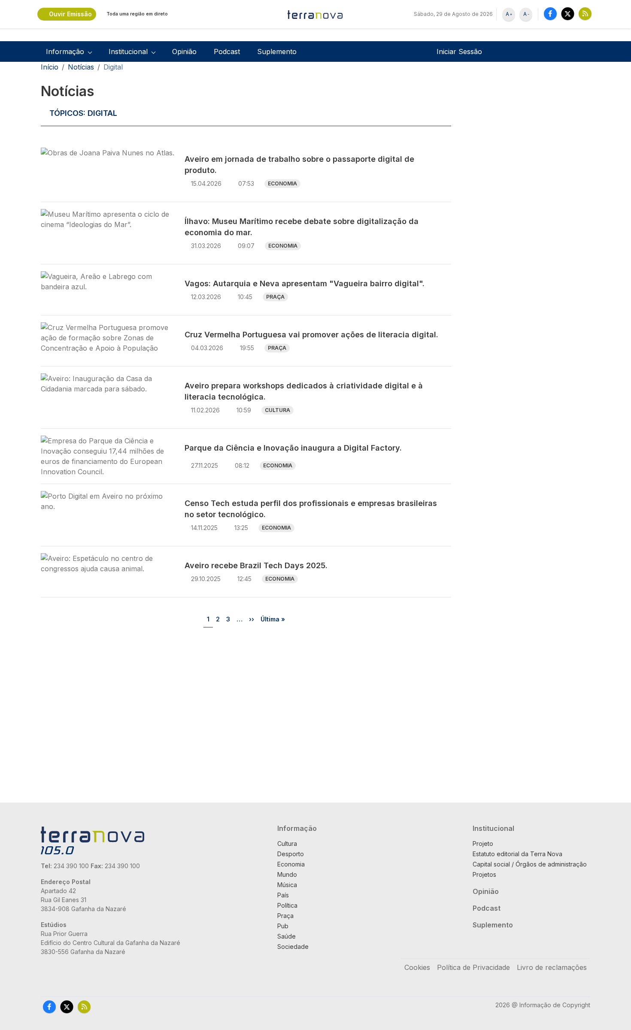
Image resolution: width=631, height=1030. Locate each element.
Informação (297, 828)
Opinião (184, 51)
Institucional (493, 828)
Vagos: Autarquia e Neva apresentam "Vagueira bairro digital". (305, 283)
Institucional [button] (128, 51)
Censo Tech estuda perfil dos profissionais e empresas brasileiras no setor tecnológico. (311, 509)
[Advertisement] (522, 211)
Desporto (290, 853)
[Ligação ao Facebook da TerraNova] (550, 13)
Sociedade (293, 946)
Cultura (277, 410)
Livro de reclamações (552, 967)
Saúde (286, 936)
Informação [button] (65, 51)
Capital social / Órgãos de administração (530, 864)
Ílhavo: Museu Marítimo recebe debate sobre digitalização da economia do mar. (302, 227)
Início (49, 67)
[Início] (315, 14)
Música (287, 884)
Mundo (287, 874)
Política (287, 905)
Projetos (484, 874)
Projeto (483, 843)
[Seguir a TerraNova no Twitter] (568, 13)
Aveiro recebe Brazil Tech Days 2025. (256, 565)
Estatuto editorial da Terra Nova (517, 853)
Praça (275, 297)
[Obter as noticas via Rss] (585, 13)
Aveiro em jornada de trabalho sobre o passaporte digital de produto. (299, 164)
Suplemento (277, 51)
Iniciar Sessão (459, 51)
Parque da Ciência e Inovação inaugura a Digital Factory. (293, 447)
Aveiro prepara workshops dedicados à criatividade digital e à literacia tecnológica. (304, 391)
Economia (282, 183)
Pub (282, 926)
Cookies (417, 967)
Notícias (81, 67)
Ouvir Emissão (70, 14)
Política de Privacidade (473, 967)
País (283, 895)
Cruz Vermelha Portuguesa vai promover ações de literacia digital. (311, 334)
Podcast (227, 51)
